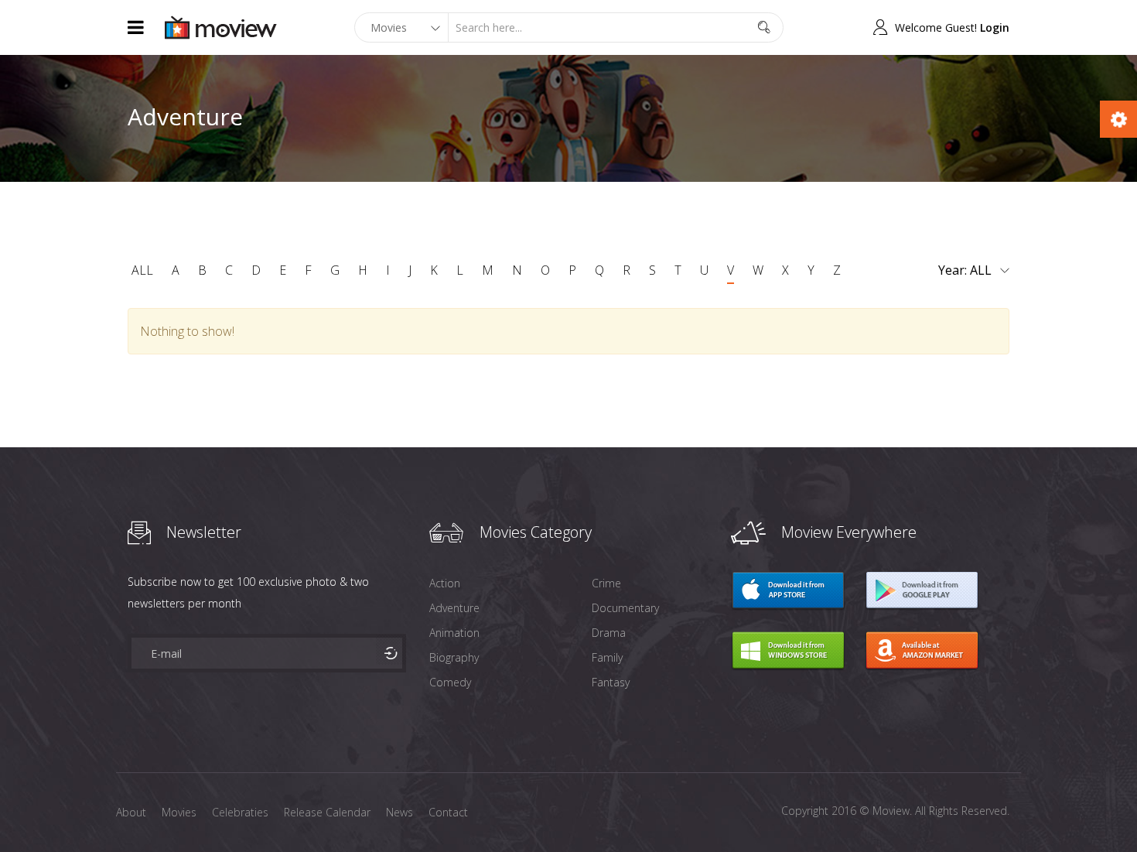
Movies (179, 812)
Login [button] (994, 27)
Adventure (454, 608)
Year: (954, 270)
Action (444, 583)
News (399, 812)
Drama (609, 632)
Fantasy (611, 682)
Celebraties (240, 812)
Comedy (450, 682)
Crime (606, 583)
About (131, 812)
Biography (454, 657)
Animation (454, 632)
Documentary (625, 608)
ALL (142, 270)
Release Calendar (327, 812)
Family (607, 657)
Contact (448, 812)
